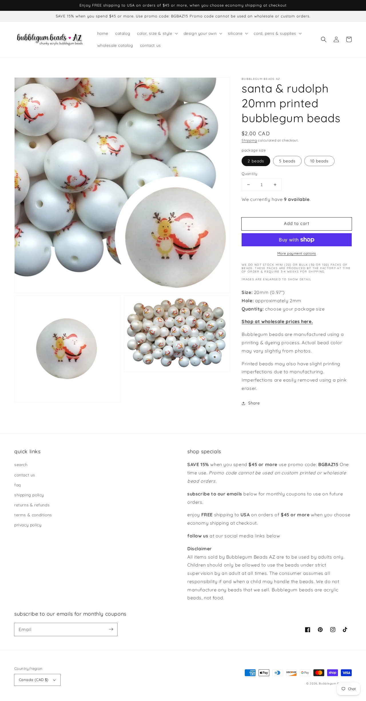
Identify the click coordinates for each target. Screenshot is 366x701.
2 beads (256, 161)
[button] (323, 39)
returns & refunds (31, 504)
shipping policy (29, 494)
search (21, 464)
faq (17, 485)
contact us (24, 475)
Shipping (249, 140)
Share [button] (254, 403)
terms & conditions (33, 514)
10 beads (319, 161)
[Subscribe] (111, 629)
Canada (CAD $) (34, 679)
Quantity (249, 173)
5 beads (287, 161)
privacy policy (27, 524)
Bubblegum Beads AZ (335, 683)
